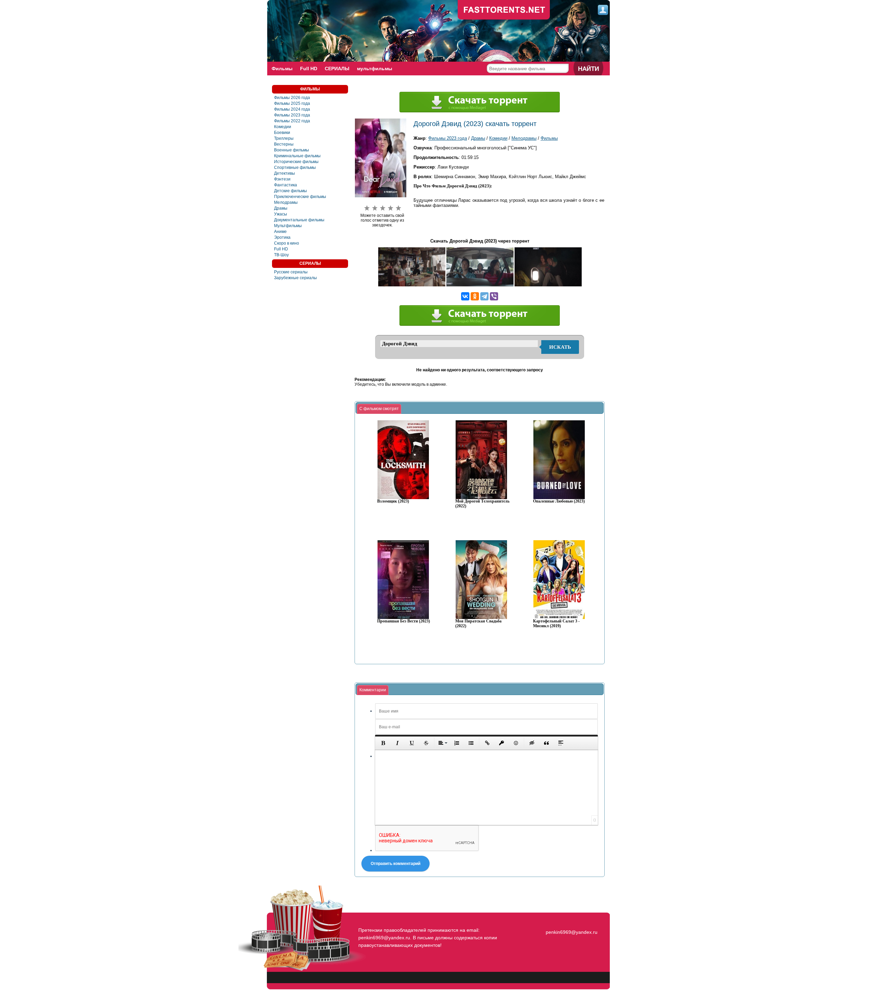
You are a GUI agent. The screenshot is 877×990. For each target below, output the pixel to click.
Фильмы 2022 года (292, 121)
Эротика (282, 237)
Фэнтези (282, 179)
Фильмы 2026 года (292, 97)
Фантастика (285, 185)
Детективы (284, 173)
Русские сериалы (291, 272)
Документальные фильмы (299, 220)
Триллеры (284, 138)
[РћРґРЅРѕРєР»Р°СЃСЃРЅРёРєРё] (475, 296)
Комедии (282, 126)
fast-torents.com (504, 10)
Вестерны (284, 144)
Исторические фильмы (296, 161)
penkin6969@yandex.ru (571, 932)
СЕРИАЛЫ (337, 68)
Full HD (308, 68)
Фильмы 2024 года (292, 109)
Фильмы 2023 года (292, 115)
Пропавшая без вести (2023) (403, 621)
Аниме (280, 231)
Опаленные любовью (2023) (559, 501)
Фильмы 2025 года (292, 103)
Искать (560, 347)
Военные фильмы (291, 150)
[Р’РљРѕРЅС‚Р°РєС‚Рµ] (465, 296)
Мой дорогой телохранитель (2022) (482, 503)
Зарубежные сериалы (295, 277)
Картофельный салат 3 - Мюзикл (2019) (556, 623)
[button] (383, 743)
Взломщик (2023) (393, 501)
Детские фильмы (290, 190)
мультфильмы (374, 68)
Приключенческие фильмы (300, 196)
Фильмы (282, 68)
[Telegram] (484, 296)
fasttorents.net (570, 919)
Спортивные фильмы (295, 167)
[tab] (379, 409)
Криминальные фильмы (297, 155)
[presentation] (379, 409)
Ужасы (280, 214)
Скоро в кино (286, 243)
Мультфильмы (288, 225)
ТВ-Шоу (281, 254)
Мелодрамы (286, 202)
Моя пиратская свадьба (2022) (478, 623)
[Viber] (494, 296)
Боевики (282, 132)
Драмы (280, 208)
